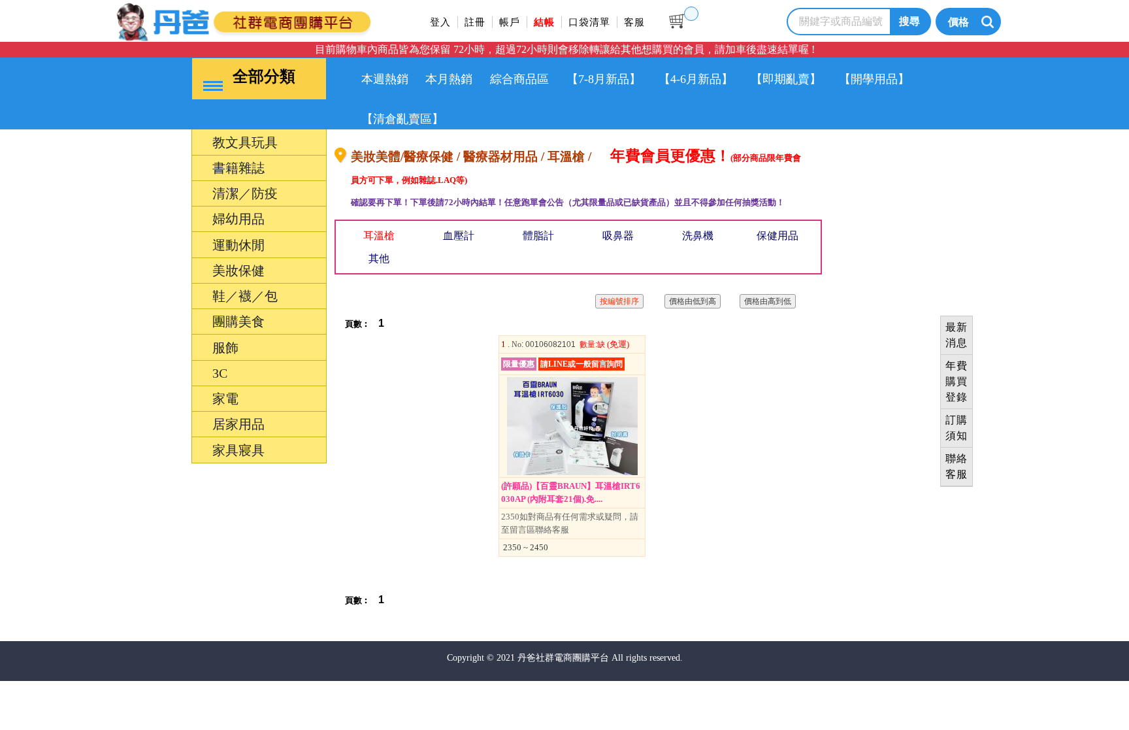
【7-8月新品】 (603, 79)
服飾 (165, 510)
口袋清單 (589, 22)
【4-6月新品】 (696, 79)
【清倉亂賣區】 (402, 118)
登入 (440, 22)
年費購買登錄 (956, 381)
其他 (378, 258)
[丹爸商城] (287, 19)
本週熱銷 (384, 79)
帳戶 (509, 22)
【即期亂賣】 (786, 79)
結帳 (544, 22)
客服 (634, 22)
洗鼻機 (697, 235)
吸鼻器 (618, 235)
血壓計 (458, 235)
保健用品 (777, 235)
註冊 (475, 22)
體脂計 (538, 235)
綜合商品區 (519, 79)
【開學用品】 (874, 79)
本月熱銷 (448, 79)
